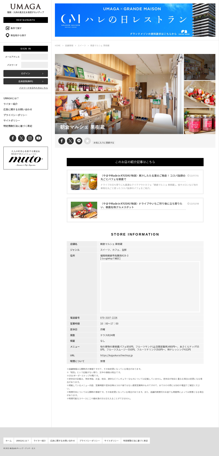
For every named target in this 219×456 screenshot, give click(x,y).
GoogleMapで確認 (110, 258)
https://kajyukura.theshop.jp (116, 355)
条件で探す (16, 28)
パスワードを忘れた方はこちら (33, 87)
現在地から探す (18, 35)
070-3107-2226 (108, 317)
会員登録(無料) (25, 81)
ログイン (25, 73)
